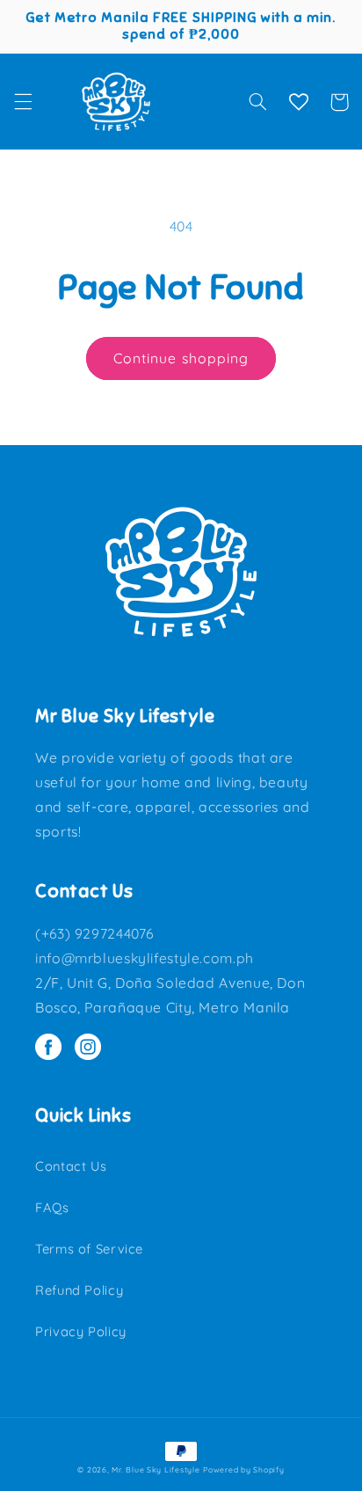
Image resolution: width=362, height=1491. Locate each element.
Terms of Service (89, 1248)
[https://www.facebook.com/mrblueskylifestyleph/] (55, 1048)
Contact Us (70, 1166)
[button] (23, 102)
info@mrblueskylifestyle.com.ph (144, 958)
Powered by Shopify (243, 1469)
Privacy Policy (81, 1331)
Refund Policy (79, 1290)
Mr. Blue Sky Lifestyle (155, 1469)
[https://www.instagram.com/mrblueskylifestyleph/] (92, 1048)
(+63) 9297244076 (94, 933)
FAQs (52, 1207)
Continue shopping (181, 358)
